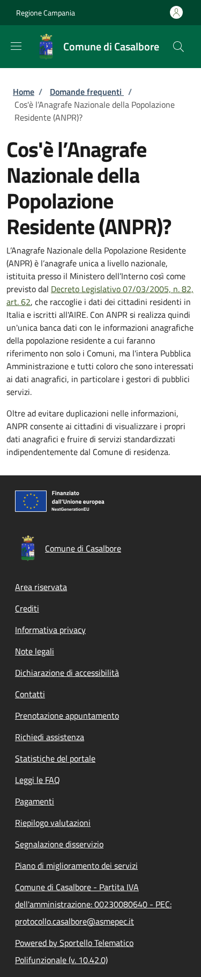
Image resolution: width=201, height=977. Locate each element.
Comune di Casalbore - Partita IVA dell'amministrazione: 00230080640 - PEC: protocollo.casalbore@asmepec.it (93, 904)
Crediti (27, 608)
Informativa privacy (50, 629)
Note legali (34, 651)
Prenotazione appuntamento (67, 715)
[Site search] (178, 46)
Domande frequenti (87, 91)
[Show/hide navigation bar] (16, 46)
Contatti (30, 694)
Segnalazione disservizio (59, 844)
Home (23, 91)
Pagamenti (34, 801)
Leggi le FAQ (37, 779)
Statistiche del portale (55, 758)
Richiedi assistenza (49, 736)
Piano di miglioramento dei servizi (76, 865)
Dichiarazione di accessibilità (67, 672)
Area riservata (41, 586)
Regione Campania (45, 12)
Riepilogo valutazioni (53, 822)
